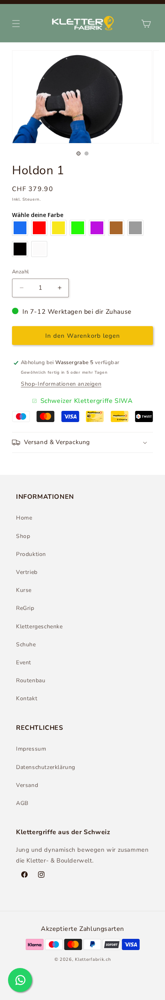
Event (23, 662)
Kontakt (26, 698)
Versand (27, 785)
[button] (16, 23)
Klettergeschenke (39, 626)
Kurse (24, 590)
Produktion (31, 554)
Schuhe (26, 644)
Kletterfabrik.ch (93, 959)
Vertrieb (27, 572)
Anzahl (20, 271)
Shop (23, 536)
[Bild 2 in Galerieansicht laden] (87, 153)
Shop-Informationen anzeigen (61, 384)
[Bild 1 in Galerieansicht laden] (78, 153)
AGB (22, 803)
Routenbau (30, 680)
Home (24, 518)
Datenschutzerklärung (45, 767)
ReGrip (25, 608)
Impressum (31, 749)
